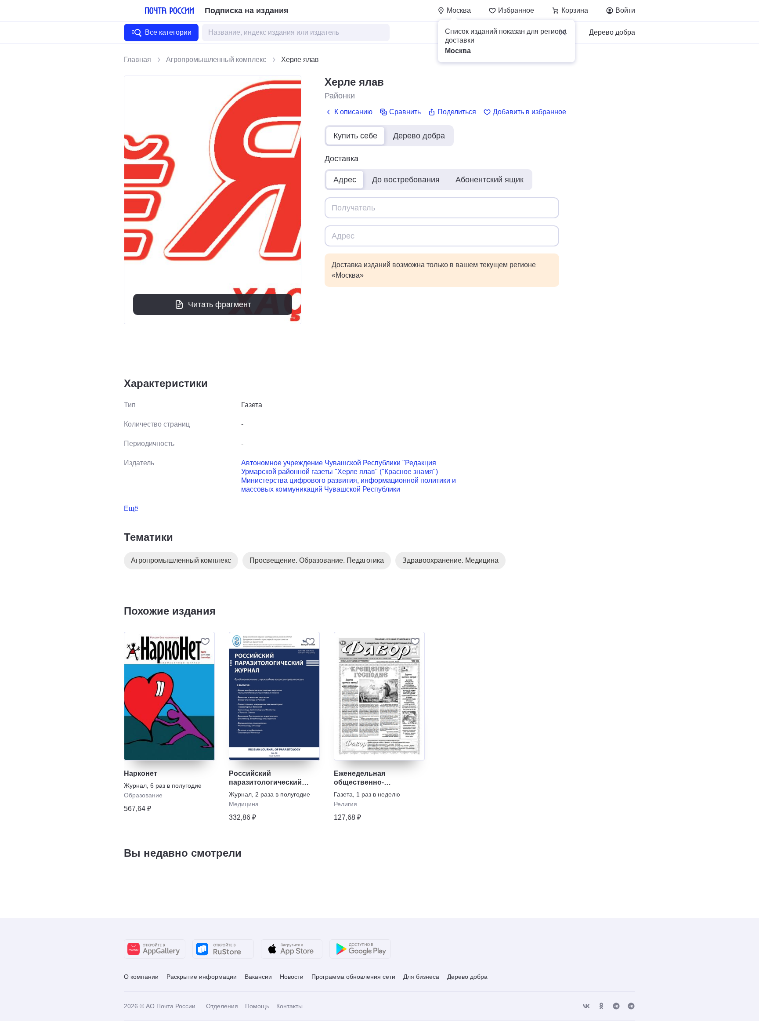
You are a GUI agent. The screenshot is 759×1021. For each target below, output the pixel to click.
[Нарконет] (169, 696)
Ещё (131, 508)
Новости (292, 976)
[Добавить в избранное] (205, 641)
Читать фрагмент (219, 304)
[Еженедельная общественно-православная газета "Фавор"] (379, 696)
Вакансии (258, 976)
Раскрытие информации (201, 976)
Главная (137, 59)
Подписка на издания (247, 10)
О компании (141, 976)
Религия (345, 803)
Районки (340, 95)
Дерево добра (612, 32)
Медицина (244, 803)
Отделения (222, 1006)
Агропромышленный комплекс (216, 59)
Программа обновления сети (353, 976)
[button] (562, 32)
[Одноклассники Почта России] (601, 1006)
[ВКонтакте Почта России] (586, 1006)
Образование (143, 795)
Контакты (289, 1006)
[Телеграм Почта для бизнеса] (631, 1006)
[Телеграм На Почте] (616, 1006)
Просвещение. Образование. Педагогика (316, 560)
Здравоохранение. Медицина (450, 560)
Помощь (257, 1006)
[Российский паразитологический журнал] (274, 696)
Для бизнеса (421, 976)
